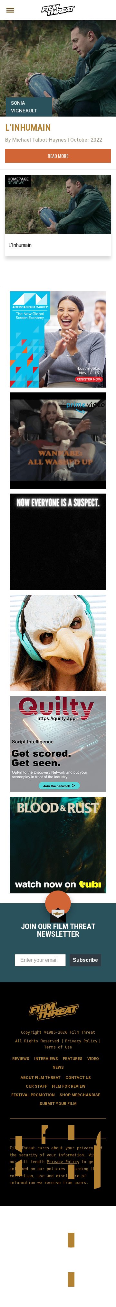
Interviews (46, 1059)
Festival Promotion (33, 1095)
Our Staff (36, 1086)
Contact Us (78, 1078)
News (58, 1067)
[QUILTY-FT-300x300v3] (58, 698)
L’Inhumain (20, 245)
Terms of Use (58, 1047)
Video (93, 1059)
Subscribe (85, 960)
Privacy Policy (81, 1041)
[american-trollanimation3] (58, 597)
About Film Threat (40, 1078)
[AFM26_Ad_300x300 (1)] (58, 294)
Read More (58, 155)
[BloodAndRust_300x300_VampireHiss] (58, 799)
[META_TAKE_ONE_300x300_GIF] (58, 496)
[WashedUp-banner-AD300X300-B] (58, 395)
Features (72, 1059)
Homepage (18, 179)
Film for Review (68, 1086)
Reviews (16, 183)
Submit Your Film (58, 1104)
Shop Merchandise (80, 1095)
